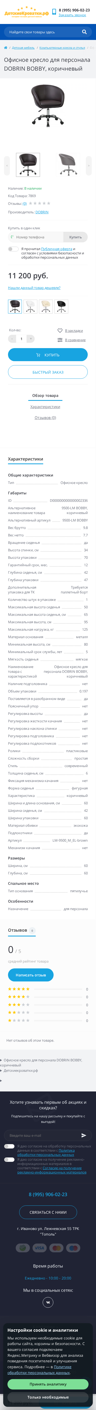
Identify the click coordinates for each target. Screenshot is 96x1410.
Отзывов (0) (45, 417)
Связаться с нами (48, 1212)
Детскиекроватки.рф (21, 1070)
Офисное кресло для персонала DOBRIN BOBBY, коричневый (41, 1063)
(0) (25, 203)
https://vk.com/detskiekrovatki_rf (48, 1302)
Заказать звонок (72, 15)
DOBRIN (42, 212)
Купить (75, 237)
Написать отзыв (31, 974)
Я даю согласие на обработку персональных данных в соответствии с (54, 1150)
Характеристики (45, 406)
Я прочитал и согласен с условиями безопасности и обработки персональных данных (52, 253)
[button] (75, 10)
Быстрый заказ (48, 372)
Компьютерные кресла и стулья (62, 48)
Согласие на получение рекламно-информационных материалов (51, 1170)
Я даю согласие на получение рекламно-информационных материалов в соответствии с (51, 1165)
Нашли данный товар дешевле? (34, 287)
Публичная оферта (56, 248)
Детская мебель (23, 48)
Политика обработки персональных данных (46, 1152)
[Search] (84, 32)
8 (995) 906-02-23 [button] (48, 1194)
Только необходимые (48, 1397)
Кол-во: (15, 330)
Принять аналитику (48, 1384)
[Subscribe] (84, 1135)
